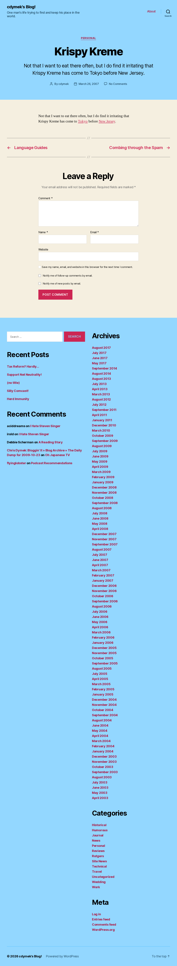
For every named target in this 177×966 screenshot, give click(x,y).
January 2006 (102, 642)
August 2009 (102, 446)
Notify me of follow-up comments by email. (67, 275)
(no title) (13, 383)
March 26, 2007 (89, 84)
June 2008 (100, 518)
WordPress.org (103, 929)
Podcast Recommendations (51, 463)
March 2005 (101, 684)
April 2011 (99, 415)
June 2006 (100, 617)
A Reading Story (51, 442)
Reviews (98, 851)
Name (43, 232)
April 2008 (100, 529)
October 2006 (102, 596)
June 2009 (100, 456)
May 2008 (99, 523)
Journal (97, 835)
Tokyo (83, 121)
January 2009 (102, 482)
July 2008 (99, 513)
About (151, 11)
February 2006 (103, 637)
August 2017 (101, 347)
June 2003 (100, 787)
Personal (88, 38)
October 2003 (102, 767)
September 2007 (105, 544)
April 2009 (100, 467)
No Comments (118, 84)
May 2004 (99, 730)
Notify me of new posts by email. (62, 283)
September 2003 (105, 772)
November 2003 (104, 761)
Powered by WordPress (62, 956)
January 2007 (102, 580)
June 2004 (100, 725)
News (96, 840)
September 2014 (104, 368)
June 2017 (100, 358)
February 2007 (103, 575)
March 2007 (101, 570)
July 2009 (99, 451)
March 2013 (101, 394)
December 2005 (104, 648)
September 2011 (104, 410)
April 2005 (100, 679)
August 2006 (102, 606)
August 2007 (101, 549)
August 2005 (102, 668)
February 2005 (103, 689)
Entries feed (101, 919)
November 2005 (104, 653)
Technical (99, 866)
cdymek (63, 84)
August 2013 (101, 379)
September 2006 (105, 601)
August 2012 (101, 399)
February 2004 (103, 746)
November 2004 (104, 705)
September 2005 (105, 663)
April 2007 (100, 565)
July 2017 (99, 353)
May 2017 (99, 363)
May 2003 (99, 793)
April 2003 (100, 798)
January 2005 (102, 694)
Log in (96, 914)
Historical (99, 825)
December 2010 (104, 425)
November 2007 (104, 539)
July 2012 (99, 404)
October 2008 (102, 498)
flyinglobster (16, 463)
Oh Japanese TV (57, 455)
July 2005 (99, 674)
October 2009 (102, 435)
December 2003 (104, 756)
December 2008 (104, 487)
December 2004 (104, 699)
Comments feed (104, 924)
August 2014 (101, 373)
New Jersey (107, 121)
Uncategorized (103, 877)
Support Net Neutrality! (24, 374)
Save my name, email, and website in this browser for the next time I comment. (87, 267)
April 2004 (100, 736)
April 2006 (100, 627)
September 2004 (105, 715)
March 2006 (101, 632)
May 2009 (99, 461)
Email (94, 232)
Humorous (100, 830)
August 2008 (102, 508)
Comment (45, 198)
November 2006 (104, 591)
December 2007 (104, 534)
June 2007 (100, 560)
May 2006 (99, 622)
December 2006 (104, 586)
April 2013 (99, 389)
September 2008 (105, 503)
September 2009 (105, 441)
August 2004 (102, 720)
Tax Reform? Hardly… (23, 366)
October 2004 (102, 710)
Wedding (99, 882)
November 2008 (104, 492)
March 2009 (101, 472)
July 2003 (99, 782)
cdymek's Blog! (21, 7)
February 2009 (103, 477)
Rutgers (98, 856)
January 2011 (102, 420)
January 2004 (102, 751)
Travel (97, 871)
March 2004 (101, 741)
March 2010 (101, 430)
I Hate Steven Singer (45, 426)
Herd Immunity (18, 399)
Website (43, 249)
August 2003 (102, 777)
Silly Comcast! (18, 391)
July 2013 (99, 384)
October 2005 (102, 658)
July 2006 (99, 611)
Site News (99, 861)
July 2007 (99, 554)
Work (96, 887)
